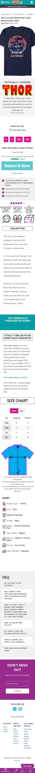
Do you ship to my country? (12, 584)
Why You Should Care (17, 113)
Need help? (17, 491)
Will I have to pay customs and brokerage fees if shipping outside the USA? (15, 595)
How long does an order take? (15, 649)
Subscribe (17, 691)
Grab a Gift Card (17, 716)
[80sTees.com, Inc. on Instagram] (20, 709)
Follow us (17, 704)
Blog (15, 729)
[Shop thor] (17, 96)
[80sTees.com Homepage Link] (17, 4)
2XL (19, 139)
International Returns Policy (15, 377)
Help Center (28, 729)
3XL (28, 139)
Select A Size (17, 165)
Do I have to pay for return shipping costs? (15, 632)
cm (21, 410)
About (16, 732)
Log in (5, 727)
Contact (16, 734)
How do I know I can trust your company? (14, 641)
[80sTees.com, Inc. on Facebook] (14, 709)
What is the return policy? (13, 624)
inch (14, 410)
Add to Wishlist (17, 173)
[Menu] (2, 2)
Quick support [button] (27, 766)
